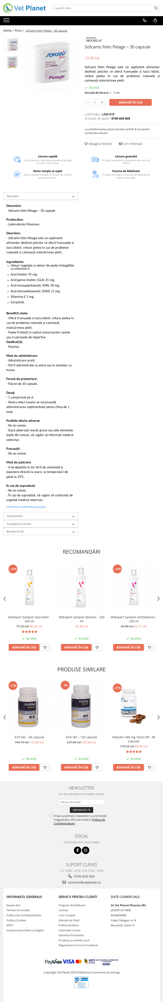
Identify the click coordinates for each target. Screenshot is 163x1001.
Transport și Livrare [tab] (19, 524)
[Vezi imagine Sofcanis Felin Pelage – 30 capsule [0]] (12, 45)
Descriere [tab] (12, 196)
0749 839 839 (84, 876)
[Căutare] (156, 8)
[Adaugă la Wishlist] (45, 647)
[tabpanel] (50, 63)
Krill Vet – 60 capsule (29, 737)
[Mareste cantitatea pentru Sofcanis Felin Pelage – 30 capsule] (102, 102)
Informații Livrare (69, 930)
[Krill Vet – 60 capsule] (29, 706)
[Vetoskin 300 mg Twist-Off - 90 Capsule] (134, 706)
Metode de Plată (69, 920)
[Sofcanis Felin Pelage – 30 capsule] (50, 63)
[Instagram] (85, 850)
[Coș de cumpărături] (155, 20)
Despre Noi (13, 905)
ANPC (10, 925)
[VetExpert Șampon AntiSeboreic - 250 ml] (134, 587)
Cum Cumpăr (67, 915)
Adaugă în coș (131, 102)
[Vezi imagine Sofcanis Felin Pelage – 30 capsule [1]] (12, 62)
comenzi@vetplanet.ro (84, 882)
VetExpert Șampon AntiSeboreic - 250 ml (133, 619)
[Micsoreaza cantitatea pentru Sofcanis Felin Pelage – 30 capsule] (88, 102)
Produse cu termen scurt (74, 940)
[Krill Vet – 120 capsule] (81, 706)
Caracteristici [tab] (15, 516)
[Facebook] (77, 850)
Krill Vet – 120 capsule (81, 737)
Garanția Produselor (71, 935)
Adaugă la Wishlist (100, 144)
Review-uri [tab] (15, 531)
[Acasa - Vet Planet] (24, 8)
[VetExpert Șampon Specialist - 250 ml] (29, 587)
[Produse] (7, 21)
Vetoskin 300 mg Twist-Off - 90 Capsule (133, 739)
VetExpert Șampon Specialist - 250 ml (29, 619)
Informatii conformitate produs (26, 507)
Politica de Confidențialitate (23, 915)
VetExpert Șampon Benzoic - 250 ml (81, 619)
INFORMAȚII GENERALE (24, 897)
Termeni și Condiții (18, 910)
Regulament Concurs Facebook (78, 945)
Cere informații (132, 144)
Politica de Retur (69, 925)
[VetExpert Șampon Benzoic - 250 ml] (81, 587)
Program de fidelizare (72, 905)
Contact (64, 910)
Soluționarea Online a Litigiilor (25, 930)
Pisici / (20, 30)
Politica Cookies (16, 920)
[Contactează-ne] (144, 20)
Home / (8, 30)
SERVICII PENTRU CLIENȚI (78, 897)
